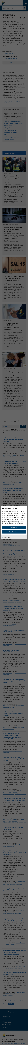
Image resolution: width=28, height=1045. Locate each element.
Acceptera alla (14, 527)
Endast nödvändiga (14, 531)
